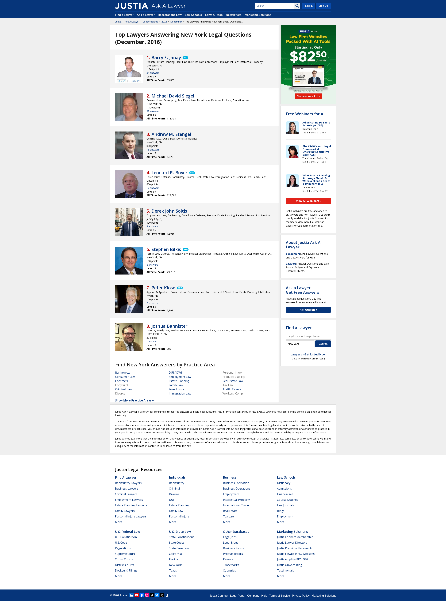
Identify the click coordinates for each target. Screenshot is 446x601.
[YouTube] (136, 595)
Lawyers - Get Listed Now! (308, 354)
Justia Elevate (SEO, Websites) (296, 554)
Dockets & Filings (126, 570)
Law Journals (285, 505)
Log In (309, 5)
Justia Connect (219, 595)
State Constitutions (181, 537)
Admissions (284, 488)
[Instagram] (147, 595)
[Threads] (152, 595)
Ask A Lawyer (132, 21)
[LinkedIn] (131, 595)
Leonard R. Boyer (169, 172)
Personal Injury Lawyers (131, 516)
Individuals (177, 477)
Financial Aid (285, 494)
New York (175, 565)
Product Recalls (233, 554)
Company (253, 595)
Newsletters (233, 14)
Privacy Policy (301, 595)
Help (264, 595)
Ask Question (308, 309)
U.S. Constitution (126, 537)
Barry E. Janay (166, 57)
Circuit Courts (124, 559)
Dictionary (283, 483)
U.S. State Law (180, 531)
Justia (118, 21)
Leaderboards (150, 21)
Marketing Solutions (258, 14)
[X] (162, 595)
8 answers (152, 226)
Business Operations (236, 488)
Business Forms (233, 548)
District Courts (124, 565)
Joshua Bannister (169, 326)
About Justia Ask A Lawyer (303, 244)
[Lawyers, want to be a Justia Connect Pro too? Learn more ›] (185, 57)
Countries (229, 570)
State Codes (176, 542)
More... (119, 522)
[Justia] (131, 6)
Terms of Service (279, 595)
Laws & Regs (214, 14)
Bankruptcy (122, 372)
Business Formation (236, 483)
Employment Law (180, 377)
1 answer (152, 341)
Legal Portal (237, 595)
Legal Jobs (230, 537)
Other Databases (236, 531)
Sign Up (323, 5)
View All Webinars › (308, 200)
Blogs (280, 511)
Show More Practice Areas (133, 400)
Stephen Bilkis (166, 249)
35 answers (153, 72)
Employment (231, 494)
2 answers (152, 264)
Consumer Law (125, 377)
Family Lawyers (125, 511)
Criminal (174, 488)
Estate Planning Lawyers (131, 505)
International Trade (236, 505)
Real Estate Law (232, 381)
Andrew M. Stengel (171, 134)
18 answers (153, 149)
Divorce (174, 494)
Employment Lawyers (129, 500)
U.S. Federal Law (127, 531)
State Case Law (179, 548)
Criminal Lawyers (126, 494)
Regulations (123, 548)
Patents (228, 559)
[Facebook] (142, 595)
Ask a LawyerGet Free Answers (302, 290)
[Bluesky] (157, 595)
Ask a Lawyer (146, 14)
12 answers (153, 188)
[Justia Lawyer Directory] (167, 595)
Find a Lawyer (124, 14)
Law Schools (193, 14)
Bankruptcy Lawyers (128, 483)
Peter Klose (163, 288)
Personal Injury (179, 516)
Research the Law (170, 14)
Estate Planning (179, 381)
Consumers (293, 254)
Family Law (176, 385)
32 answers (153, 111)
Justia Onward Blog (289, 565)
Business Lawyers (126, 488)
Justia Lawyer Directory (292, 542)
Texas (173, 570)
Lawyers (291, 263)
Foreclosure (176, 389)
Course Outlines (287, 500)
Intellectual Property (236, 500)
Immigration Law (180, 393)
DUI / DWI (175, 372)
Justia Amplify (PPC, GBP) (293, 559)
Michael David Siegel (173, 96)
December (176, 21)
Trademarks (231, 565)
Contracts (121, 381)
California (175, 554)
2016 (164, 21)
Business (229, 477)
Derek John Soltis (169, 211)
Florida (173, 559)
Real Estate (230, 511)
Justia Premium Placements (295, 548)
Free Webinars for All (305, 113)
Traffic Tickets (231, 389)
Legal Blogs (230, 542)
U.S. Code (121, 542)
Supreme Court (125, 554)
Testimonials (285, 570)
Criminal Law (123, 389)
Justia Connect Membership (295, 537)
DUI (171, 500)
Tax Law (228, 516)
